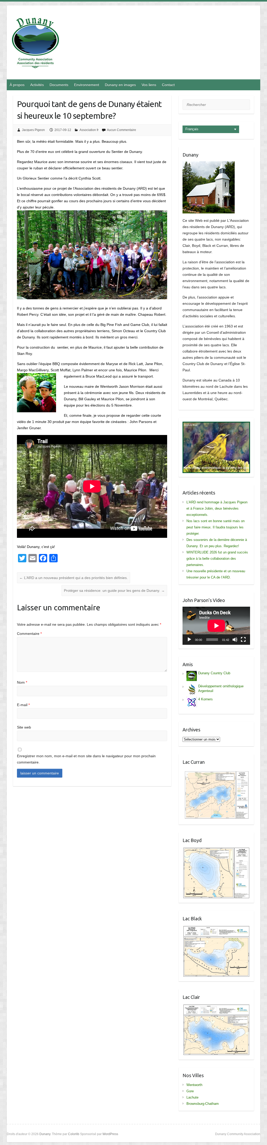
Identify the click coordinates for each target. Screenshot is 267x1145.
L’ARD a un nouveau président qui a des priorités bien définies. (73, 578)
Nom (22, 682)
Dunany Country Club (214, 673)
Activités (37, 85)
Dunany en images (120, 85)
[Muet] (235, 639)
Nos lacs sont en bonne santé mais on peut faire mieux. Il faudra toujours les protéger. (215, 527)
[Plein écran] (243, 639)
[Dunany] (35, 44)
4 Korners (205, 699)
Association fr (89, 130)
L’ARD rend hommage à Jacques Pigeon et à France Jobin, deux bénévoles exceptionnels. (216, 508)
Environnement (86, 85)
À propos (17, 85)
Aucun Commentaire (121, 130)
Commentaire (29, 633)
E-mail (23, 705)
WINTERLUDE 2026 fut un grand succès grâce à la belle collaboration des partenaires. (217, 558)
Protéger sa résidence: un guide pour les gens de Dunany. (114, 590)
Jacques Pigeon (33, 130)
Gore (190, 1091)
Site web (24, 727)
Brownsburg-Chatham (202, 1104)
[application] (216, 626)
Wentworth (194, 1085)
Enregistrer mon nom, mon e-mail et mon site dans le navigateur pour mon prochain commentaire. (86, 759)
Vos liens (149, 85)
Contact (168, 85)
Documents (59, 85)
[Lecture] (189, 639)
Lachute (192, 1097)
